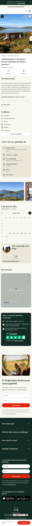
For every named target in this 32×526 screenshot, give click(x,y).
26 (14, 233)
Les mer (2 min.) (5, 104)
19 (14, 230)
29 (25, 233)
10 (6, 226)
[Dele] (30, 16)
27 (18, 233)
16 (29, 226)
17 (6, 230)
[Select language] (30, 11)
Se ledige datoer (23, 522)
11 (10, 226)
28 (22, 233)
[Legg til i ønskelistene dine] (26, 16)
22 (25, 230)
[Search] (26, 11)
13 (18, 226)
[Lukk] (30, 2)
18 (10, 230)
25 (10, 233)
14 (21, 226)
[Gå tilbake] (2, 16)
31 (6, 236)
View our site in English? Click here (16, 6)
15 (25, 226)
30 (29, 233)
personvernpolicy (11, 413)
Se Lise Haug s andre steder (10, 261)
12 (14, 226)
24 (6, 233)
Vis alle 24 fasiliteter (16, 134)
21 (21, 230)
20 (18, 230)
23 (29, 230)
